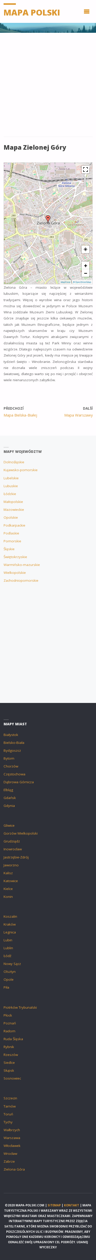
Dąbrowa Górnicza (19, 782)
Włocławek (12, 1145)
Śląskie (9, 549)
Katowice (11, 881)
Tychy (8, 1122)
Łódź (7, 956)
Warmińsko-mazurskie (22, 564)
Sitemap (54, 1205)
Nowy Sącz (12, 963)
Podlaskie (11, 533)
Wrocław (10, 1153)
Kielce (8, 888)
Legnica (10, 932)
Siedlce (9, 1062)
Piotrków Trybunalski (20, 1007)
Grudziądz (12, 841)
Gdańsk (10, 797)
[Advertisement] (48, 87)
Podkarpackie (14, 525)
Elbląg (8, 790)
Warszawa (12, 1137)
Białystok (11, 734)
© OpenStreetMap (82, 282)
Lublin (8, 948)
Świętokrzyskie (15, 557)
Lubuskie (11, 486)
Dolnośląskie (14, 462)
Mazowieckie (14, 509)
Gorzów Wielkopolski (21, 833)
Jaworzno (11, 865)
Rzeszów (11, 1054)
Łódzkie (10, 493)
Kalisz (8, 873)
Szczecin (10, 1098)
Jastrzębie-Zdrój (16, 857)
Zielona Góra (14, 1169)
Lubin (8, 940)
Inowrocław (13, 849)
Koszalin (10, 916)
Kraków (10, 924)
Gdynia (9, 805)
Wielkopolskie (15, 572)
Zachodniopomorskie (21, 580)
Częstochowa (14, 774)
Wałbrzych (12, 1130)
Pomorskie (12, 541)
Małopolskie (13, 501)
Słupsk (9, 1070)
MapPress (65, 282)
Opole (9, 979)
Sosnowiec (12, 1078)
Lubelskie (11, 478)
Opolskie (11, 517)
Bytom (9, 758)
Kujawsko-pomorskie (21, 470)
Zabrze (9, 1161)
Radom (9, 1031)
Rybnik (9, 1046)
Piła (6, 987)
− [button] (86, 273)
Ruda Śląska (13, 1039)
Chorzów (11, 766)
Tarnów (10, 1106)
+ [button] (86, 265)
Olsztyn (10, 971)
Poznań (10, 1023)
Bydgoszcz (12, 750)
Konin (8, 896)
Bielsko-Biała (14, 742)
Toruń (8, 1114)
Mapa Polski (32, 12)
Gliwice (9, 825)
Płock (8, 1015)
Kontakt (71, 1205)
